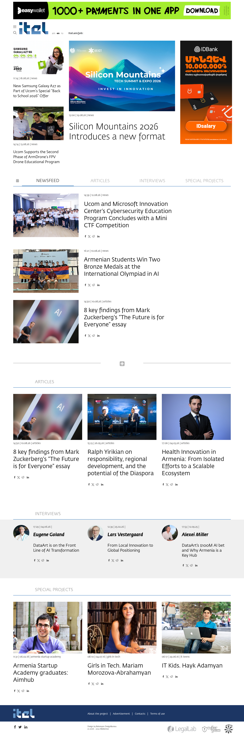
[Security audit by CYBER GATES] (211, 729)
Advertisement (122, 714)
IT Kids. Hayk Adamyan (192, 666)
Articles (107, 301)
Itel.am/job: (75, 33)
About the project (98, 714)
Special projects (204, 181)
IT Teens (185, 657)
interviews (152, 181)
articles (100, 181)
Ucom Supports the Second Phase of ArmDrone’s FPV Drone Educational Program (36, 157)
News (91, 115)
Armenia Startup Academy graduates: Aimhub (40, 673)
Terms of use (157, 714)
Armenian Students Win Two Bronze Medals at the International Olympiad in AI (122, 267)
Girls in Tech (113, 657)
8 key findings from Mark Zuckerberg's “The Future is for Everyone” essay (124, 318)
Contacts (140, 714)
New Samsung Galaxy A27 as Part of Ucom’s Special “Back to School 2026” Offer (37, 91)
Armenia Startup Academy (46, 657)
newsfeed (47, 181)
